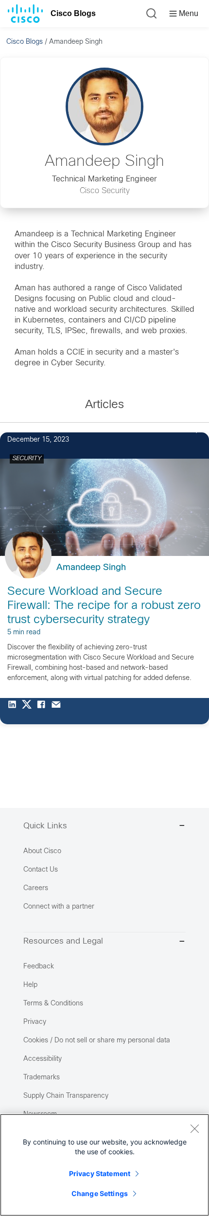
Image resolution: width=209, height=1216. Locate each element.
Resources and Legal (63, 942)
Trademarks (41, 1077)
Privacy (34, 1022)
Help (30, 985)
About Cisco (42, 851)
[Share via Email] (58, 711)
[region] (104, 1165)
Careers (35, 888)
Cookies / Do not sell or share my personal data (96, 1040)
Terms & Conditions (53, 1004)
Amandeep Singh (91, 568)
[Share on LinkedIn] (14, 711)
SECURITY (26, 459)
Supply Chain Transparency (65, 1096)
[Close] (194, 1128)
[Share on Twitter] (29, 711)
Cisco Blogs (73, 13)
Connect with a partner (58, 907)
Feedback (38, 967)
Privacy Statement (99, 1173)
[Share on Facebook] (43, 711)
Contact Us (40, 870)
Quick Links (45, 826)
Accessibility (42, 1059)
